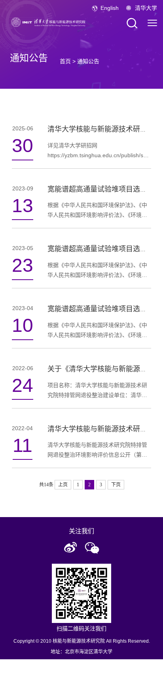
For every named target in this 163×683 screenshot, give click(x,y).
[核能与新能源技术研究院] (49, 22)
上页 (63, 484)
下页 (116, 484)
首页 (65, 61)
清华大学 (146, 8)
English (109, 8)
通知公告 (88, 61)
